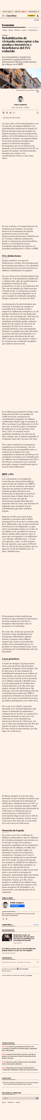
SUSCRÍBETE (31, 15)
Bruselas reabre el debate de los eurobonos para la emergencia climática (19, 1063)
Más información (6, 971)
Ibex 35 (5, 11)
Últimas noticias (33, 30)
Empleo (11, 30)
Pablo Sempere (20, 105)
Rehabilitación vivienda (9, 962)
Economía (8, 25)
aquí (30, 975)
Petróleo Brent (33, 11)
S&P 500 (17, 11)
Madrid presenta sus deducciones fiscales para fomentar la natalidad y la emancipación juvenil (23, 937)
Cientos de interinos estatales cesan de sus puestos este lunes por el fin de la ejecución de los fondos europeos (19, 1056)
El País (36, 20)
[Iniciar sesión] (37, 16)
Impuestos (17, 30)
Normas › (36, 924)
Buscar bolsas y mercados (11, 1093)
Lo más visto (6, 1078)
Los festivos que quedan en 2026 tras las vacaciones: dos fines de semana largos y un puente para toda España (19, 1048)
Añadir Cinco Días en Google (12, 117)
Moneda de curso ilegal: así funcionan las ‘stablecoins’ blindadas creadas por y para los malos (20, 1069)
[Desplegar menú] (3, 15)
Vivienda (4, 30)
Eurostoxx (11, 1102)
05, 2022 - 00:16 (22, 107)
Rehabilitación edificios (24, 962)
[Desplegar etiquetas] (37, 962)
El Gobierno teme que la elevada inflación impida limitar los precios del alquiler (19, 949)
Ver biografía (15, 906)
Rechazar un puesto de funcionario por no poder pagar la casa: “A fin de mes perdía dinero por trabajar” (21, 1083)
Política (24, 30)
